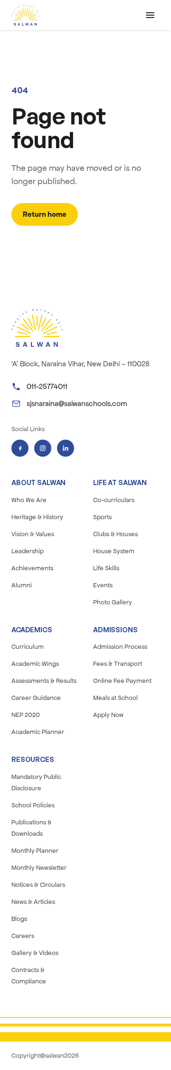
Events (103, 585)
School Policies (33, 805)
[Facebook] (19, 448)
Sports (102, 517)
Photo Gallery (112, 602)
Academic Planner (37, 732)
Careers (22, 936)
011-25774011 (47, 386)
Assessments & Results (43, 681)
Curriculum (27, 647)
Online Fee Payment (122, 681)
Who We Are (29, 500)
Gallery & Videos (34, 953)
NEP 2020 (25, 715)
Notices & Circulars (38, 885)
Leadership (27, 551)
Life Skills (106, 568)
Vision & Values (32, 534)
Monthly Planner (34, 851)
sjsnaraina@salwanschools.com (77, 403)
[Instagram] (42, 448)
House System (113, 551)
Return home (44, 214)
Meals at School (115, 698)
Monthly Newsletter (38, 868)
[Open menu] (150, 15)
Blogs (19, 919)
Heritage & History (37, 517)
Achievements (32, 568)
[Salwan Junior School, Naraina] (25, 15)
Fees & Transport (117, 664)
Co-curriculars (113, 500)
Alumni (21, 585)
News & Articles (33, 902)
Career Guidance (36, 698)
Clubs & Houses (115, 534)
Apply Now (108, 715)
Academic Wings (35, 664)
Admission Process (120, 647)
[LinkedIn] (65, 448)
